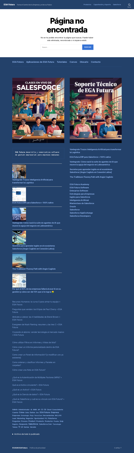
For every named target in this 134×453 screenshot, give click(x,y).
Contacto (96, 62)
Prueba (56, 421)
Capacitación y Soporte (102, 4)
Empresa (55, 412)
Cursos (73, 62)
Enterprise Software (79, 191)
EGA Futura (9, 4)
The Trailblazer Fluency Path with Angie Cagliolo (34, 269)
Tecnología (57, 424)
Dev (37, 412)
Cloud (49, 410)
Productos (87, 4)
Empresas (16, 415)
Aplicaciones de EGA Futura (40, 62)
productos (49, 421)
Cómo (21, 412)
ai (31, 410)
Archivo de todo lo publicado (26, 434)
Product (31, 421)
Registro (15, 424)
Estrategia (25, 415)
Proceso (24, 421)
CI (42, 409)
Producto (40, 421)
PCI (46, 418)
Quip (61, 421)
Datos (32, 412)
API (39, 410)
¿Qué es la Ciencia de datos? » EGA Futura (31, 394)
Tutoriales (62, 62)
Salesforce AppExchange (81, 213)
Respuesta (23, 424)
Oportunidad (39, 418)
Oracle (73, 206)
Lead (14, 418)
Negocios (29, 418)
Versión (33, 427)
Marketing (21, 418)
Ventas (26, 427)
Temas (15, 427)
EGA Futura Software (79, 187)
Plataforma (52, 418)
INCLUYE (58, 415)
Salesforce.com (45, 424)
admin (15, 410)
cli (45, 409)
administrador (24, 410)
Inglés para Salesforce (80, 197)
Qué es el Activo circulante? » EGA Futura (30, 385)
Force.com (38, 415)
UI (22, 427)
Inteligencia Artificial (79, 200)
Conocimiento (57, 410)
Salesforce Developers (80, 216)
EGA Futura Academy (79, 184)
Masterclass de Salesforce (82, 203)
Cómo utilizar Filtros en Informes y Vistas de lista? (34, 342)
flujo (32, 415)
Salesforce (117, 4)
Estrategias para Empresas (82, 194)
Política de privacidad (37, 448)
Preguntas (16, 421)
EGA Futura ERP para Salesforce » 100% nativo (33, 203)
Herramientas (48, 415)
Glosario (84, 62)
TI (19, 427)
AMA (35, 410)
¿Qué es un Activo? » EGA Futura (26, 390)
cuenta (15, 412)
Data (27, 412)
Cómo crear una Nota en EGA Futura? (28, 370)
